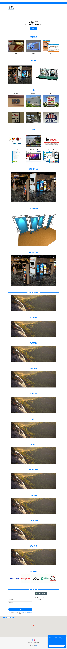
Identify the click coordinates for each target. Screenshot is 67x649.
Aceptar (57, 645)
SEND (20, 609)
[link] (11, 5)
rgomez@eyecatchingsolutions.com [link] (40, 602)
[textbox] (20, 596)
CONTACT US (33, 28)
